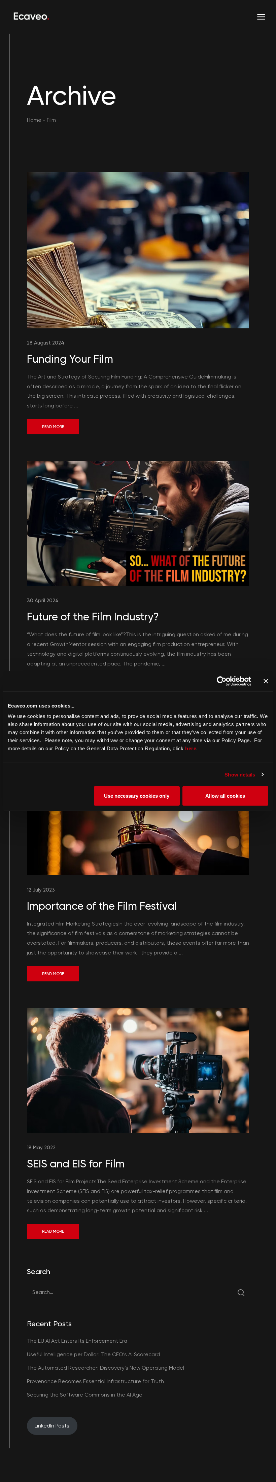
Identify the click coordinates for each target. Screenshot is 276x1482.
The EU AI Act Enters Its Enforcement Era (77, 1341)
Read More (53, 426)
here (190, 748)
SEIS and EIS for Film (76, 1163)
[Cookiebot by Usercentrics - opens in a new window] (221, 681)
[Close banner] (266, 681)
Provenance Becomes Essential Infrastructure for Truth (95, 1381)
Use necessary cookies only (136, 796)
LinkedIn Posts (52, 1425)
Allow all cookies (225, 796)
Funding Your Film (70, 359)
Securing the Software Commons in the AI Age (84, 1394)
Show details (240, 774)
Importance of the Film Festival (102, 906)
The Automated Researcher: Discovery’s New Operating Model (105, 1368)
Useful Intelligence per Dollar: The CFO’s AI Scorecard (93, 1354)
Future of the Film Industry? (93, 616)
